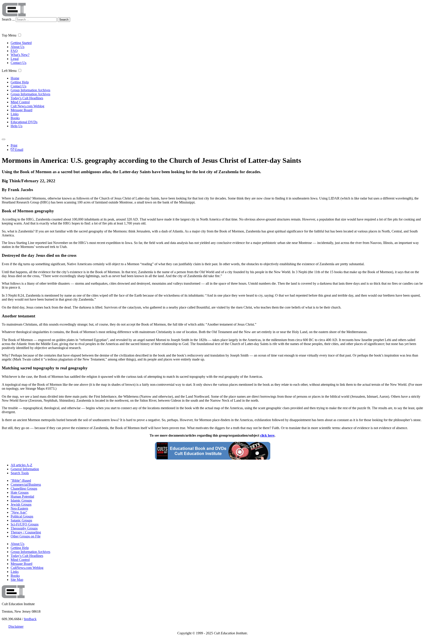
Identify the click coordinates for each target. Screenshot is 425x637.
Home (15, 78)
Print (14, 145)
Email (18, 150)
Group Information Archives (30, 90)
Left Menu (9, 71)
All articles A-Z (21, 465)
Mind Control (20, 102)
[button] (19, 35)
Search (63, 19)
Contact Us (18, 63)
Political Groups (22, 516)
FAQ (14, 51)
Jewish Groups (21, 504)
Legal (15, 59)
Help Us (16, 126)
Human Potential (22, 496)
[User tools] (3, 139)
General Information (25, 469)
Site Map (17, 579)
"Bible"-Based (21, 480)
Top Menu (9, 35)
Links (15, 114)
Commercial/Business (26, 484)
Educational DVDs (24, 122)
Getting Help (20, 82)
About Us (17, 47)
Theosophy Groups (24, 528)
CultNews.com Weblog (27, 568)
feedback (30, 619)
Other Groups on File (26, 536)
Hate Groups (20, 492)
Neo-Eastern (19, 508)
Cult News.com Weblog (27, 106)
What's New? (20, 55)
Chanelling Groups (24, 488)
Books (15, 118)
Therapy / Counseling (26, 532)
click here (267, 435)
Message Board (21, 110)
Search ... (8, 19)
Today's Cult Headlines (27, 98)
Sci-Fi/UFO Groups (25, 524)
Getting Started (21, 43)
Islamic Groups (21, 500)
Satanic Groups (21, 520)
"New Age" (19, 512)
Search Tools (20, 473)
